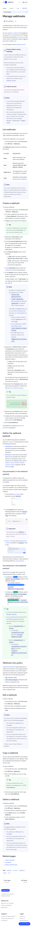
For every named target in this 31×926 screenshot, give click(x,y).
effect (7, 41)
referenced (18, 723)
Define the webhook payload (15, 388)
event (11, 35)
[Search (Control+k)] (19, 2)
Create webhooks (10, 860)
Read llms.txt (4, 907)
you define (20, 37)
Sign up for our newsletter (7, 903)
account (15, 870)
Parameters (8, 446)
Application (23, 25)
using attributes (19, 561)
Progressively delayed (9, 667)
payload (22, 313)
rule (15, 41)
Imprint (21, 916)
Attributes (8, 454)
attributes (8, 572)
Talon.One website (5, 905)
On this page (7, 12)
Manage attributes (11, 614)
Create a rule (8, 541)
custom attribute (21, 317)
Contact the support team (7, 916)
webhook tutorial (20, 44)
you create (17, 494)
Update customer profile (12, 462)
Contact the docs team (6, 918)
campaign (9, 725)
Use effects (8, 862)
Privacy (21, 918)
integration (22, 870)
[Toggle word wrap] (23, 401)
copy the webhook (21, 179)
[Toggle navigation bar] (3, 2)
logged (26, 687)
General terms (23, 920)
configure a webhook (13, 33)
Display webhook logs (11, 865)
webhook (8, 80)
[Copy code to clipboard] (25, 401)
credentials (8, 270)
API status (3, 920)
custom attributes (18, 311)
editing (8, 785)
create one (11, 442)
